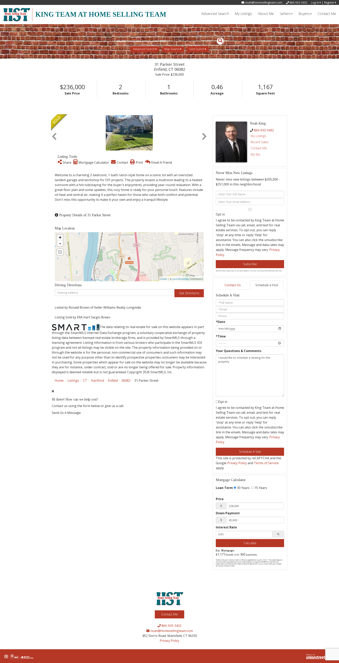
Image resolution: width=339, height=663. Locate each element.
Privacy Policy (237, 463)
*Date (220, 322)
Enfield (113, 380)
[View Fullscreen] (60, 252)
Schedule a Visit (266, 285)
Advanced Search (144, 49)
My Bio (255, 154)
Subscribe (250, 264)
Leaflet (163, 278)
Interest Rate (226, 527)
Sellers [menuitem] (285, 13)
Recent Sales (260, 142)
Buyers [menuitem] (304, 13)
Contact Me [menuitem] (327, 13)
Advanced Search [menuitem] (215, 13)
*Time (221, 336)
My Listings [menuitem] (243, 13)
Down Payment (228, 513)
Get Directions (189, 293)
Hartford (97, 380)
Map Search (172, 49)
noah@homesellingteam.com (263, 2)
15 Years (260, 488)
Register (329, 2)
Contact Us (233, 285)
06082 (126, 380)
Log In (315, 2)
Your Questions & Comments (238, 351)
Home (59, 380)
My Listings (258, 136)
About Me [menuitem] (266, 13)
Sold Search (196, 49)
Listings (73, 380)
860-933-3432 (298, 2)
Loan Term (224, 488)
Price (220, 499)
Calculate (250, 543)
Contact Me (259, 148)
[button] (218, 41)
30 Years (243, 488)
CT (85, 380)
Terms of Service (266, 463)
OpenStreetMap (180, 278)
